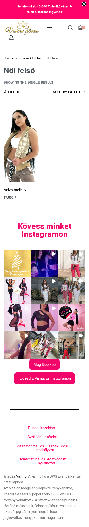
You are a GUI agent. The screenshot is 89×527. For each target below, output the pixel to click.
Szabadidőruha (30, 58)
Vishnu (21, 476)
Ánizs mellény (15, 189)
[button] (17, 263)
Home (9, 58)
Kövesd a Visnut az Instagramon (44, 378)
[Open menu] (49, 28)
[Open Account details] (11, 37)
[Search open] (70, 27)
